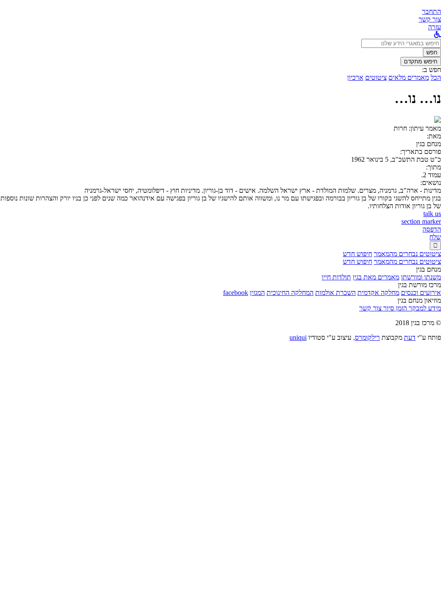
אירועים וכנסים (421, 292)
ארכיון (355, 77)
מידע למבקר (424, 308)
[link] (430, 19)
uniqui (298, 337)
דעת (410, 337)
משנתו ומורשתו (421, 277)
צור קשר (370, 308)
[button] (431, 11)
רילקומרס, (366, 337)
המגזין (257, 292)
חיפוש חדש (357, 253)
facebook (235, 292)
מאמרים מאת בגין (376, 277)
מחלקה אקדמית (378, 292)
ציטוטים (376, 77)
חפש (432, 52)
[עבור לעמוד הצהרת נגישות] (437, 34)
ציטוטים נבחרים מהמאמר (407, 253)
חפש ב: (431, 69)
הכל (436, 77)
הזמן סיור (394, 308)
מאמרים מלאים (408, 77)
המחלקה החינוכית (290, 292)
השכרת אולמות (335, 292)
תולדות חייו (336, 277)
